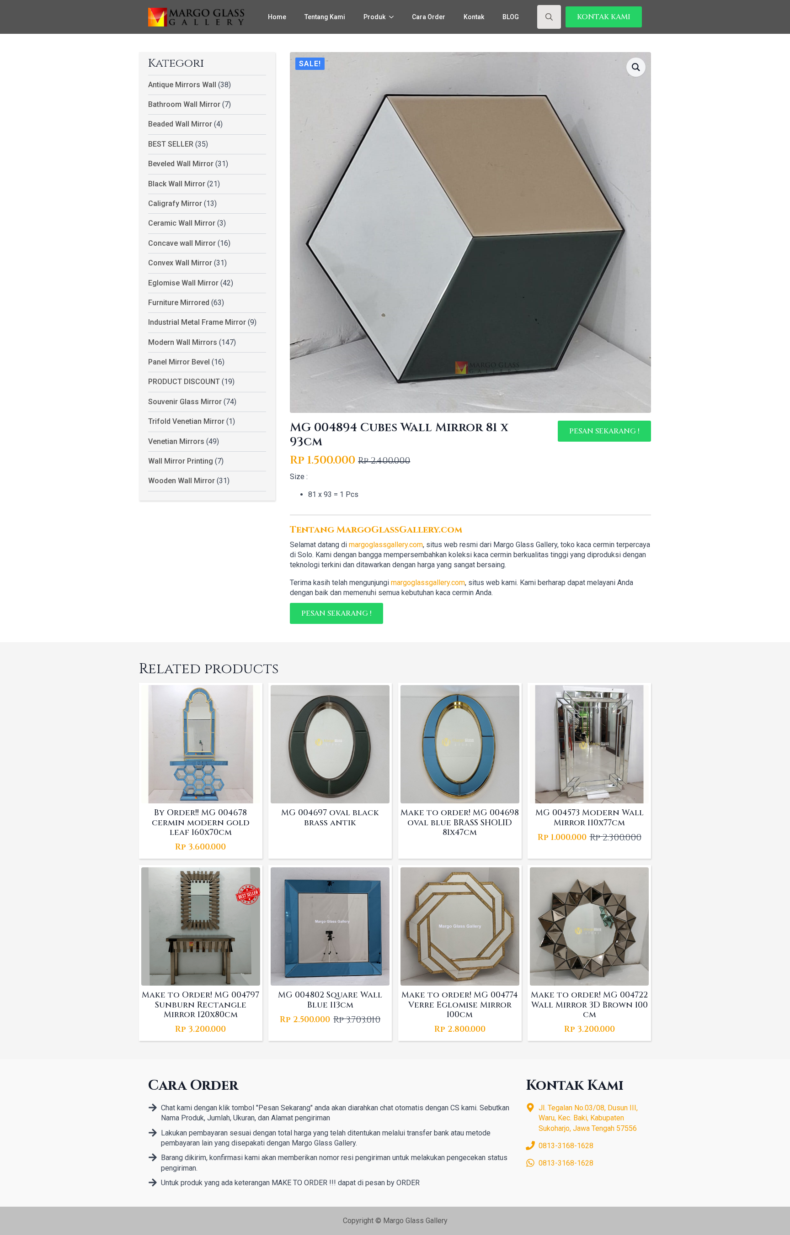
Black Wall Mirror (176, 183)
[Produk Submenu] (394, 17)
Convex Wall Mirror (180, 263)
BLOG (510, 17)
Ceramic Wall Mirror (181, 223)
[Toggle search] (549, 17)
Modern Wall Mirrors (182, 342)
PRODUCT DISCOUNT (184, 381)
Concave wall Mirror (182, 243)
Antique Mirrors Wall (182, 84)
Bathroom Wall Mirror (184, 104)
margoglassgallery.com (386, 544)
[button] (636, 67)
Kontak (474, 17)
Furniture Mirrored (178, 302)
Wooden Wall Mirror (181, 480)
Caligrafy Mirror (175, 203)
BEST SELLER (170, 144)
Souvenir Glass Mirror (185, 401)
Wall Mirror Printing (180, 461)
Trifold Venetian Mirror (186, 421)
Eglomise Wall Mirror (183, 283)
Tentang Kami (324, 17)
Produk (374, 17)
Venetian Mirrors (176, 441)
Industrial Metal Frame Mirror (197, 322)
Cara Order (428, 17)
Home (277, 17)
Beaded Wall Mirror (180, 124)
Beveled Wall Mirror (181, 163)
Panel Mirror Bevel (179, 362)
